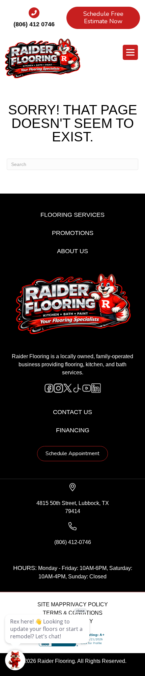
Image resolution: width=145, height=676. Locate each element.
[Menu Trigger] (130, 52)
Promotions (72, 233)
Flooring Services (72, 214)
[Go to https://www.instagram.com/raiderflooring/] (58, 388)
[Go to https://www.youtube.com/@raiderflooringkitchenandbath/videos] (86, 388)
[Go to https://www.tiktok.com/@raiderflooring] (77, 388)
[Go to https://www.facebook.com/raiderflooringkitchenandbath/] (49, 388)
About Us (72, 251)
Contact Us (72, 412)
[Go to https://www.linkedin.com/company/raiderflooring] (96, 388)
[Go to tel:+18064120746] (34, 19)
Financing (72, 430)
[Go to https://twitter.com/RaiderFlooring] (67, 388)
